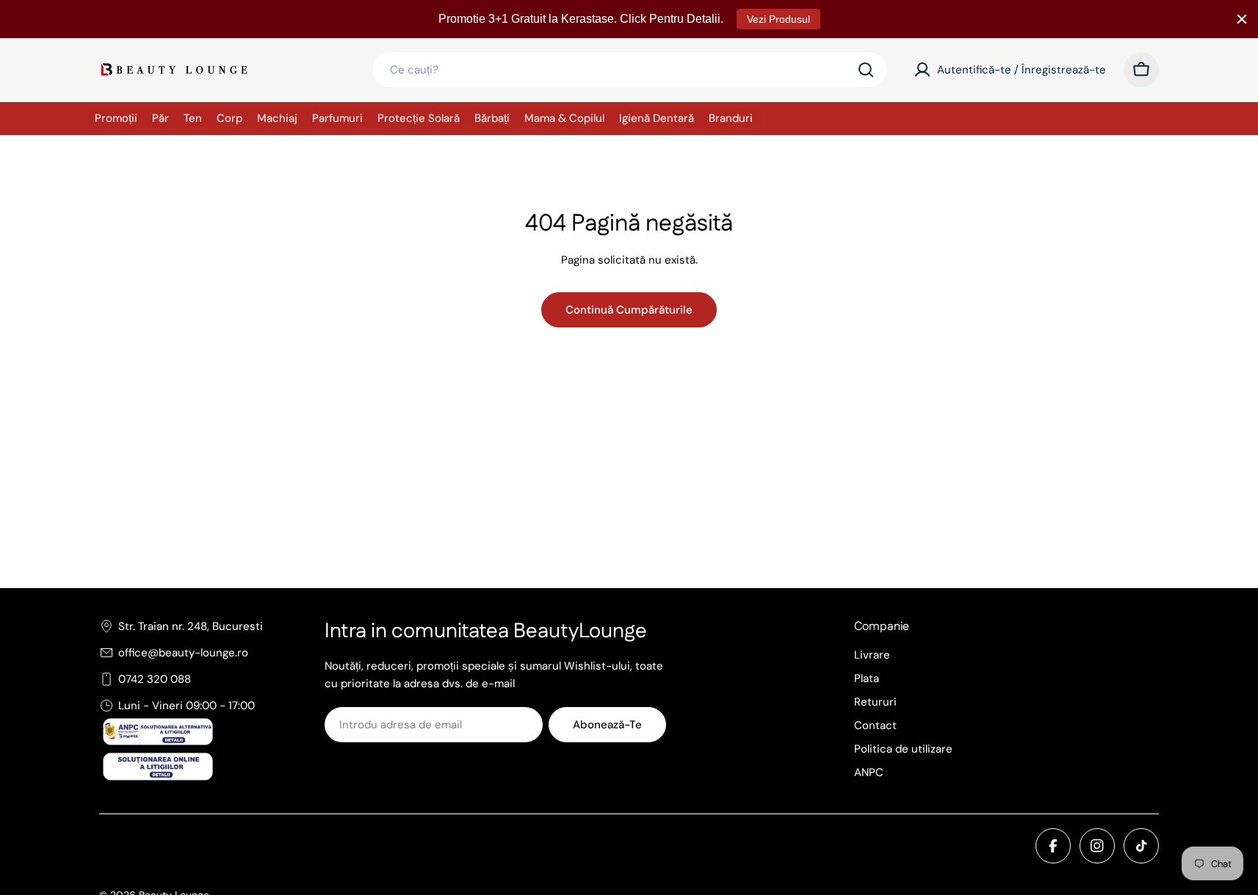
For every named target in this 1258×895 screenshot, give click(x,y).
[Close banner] (1242, 19)
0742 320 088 (154, 679)
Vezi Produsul (778, 19)
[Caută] (866, 70)
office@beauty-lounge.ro (183, 652)
